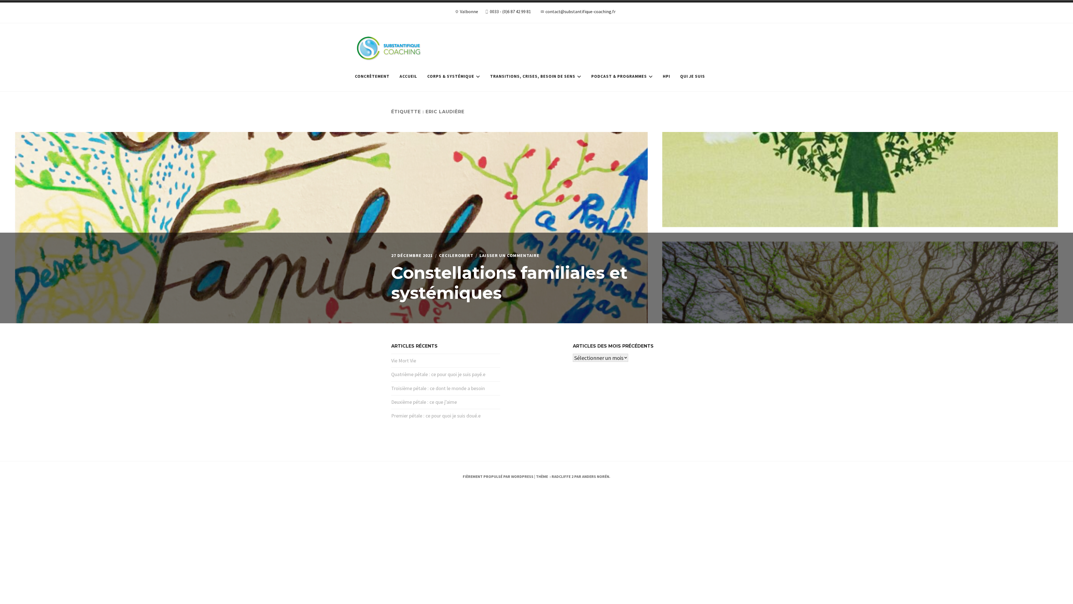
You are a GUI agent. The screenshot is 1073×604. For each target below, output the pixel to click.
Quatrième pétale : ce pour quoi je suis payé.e (438, 374)
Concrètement (372, 76)
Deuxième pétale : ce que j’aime (424, 402)
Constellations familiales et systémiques (509, 283)
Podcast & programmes (619, 76)
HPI (666, 76)
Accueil (408, 76)
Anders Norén (595, 476)
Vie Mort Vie (403, 360)
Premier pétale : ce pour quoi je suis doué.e (436, 415)
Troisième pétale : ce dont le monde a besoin (438, 388)
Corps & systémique (450, 76)
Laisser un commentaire (509, 255)
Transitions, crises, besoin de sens (532, 76)
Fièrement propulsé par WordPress (498, 476)
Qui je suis (692, 76)
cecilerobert (456, 255)
